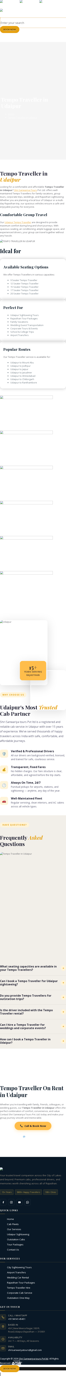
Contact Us (14, 1249)
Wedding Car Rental (19, 1277)
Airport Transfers (17, 1272)
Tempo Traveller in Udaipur (22, 117)
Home (11, 114)
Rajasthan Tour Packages (22, 1282)
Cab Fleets (13, 1224)
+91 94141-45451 (16, 1319)
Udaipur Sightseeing (19, 1234)
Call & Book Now (35, 1126)
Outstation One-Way (19, 1297)
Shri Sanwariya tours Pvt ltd (33, 1358)
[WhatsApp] (27, 1202)
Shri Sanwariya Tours (25, 190)
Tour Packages (16, 1244)
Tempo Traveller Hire (19, 1287)
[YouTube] (19, 1202)
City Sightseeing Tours (20, 1267)
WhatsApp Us (35, 1136)
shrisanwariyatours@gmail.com (25, 1350)
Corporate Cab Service (20, 1292)
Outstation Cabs (17, 1239)
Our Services (15, 1229)
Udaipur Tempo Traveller (18, 222)
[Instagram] (11, 1202)
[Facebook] (3, 1202)
